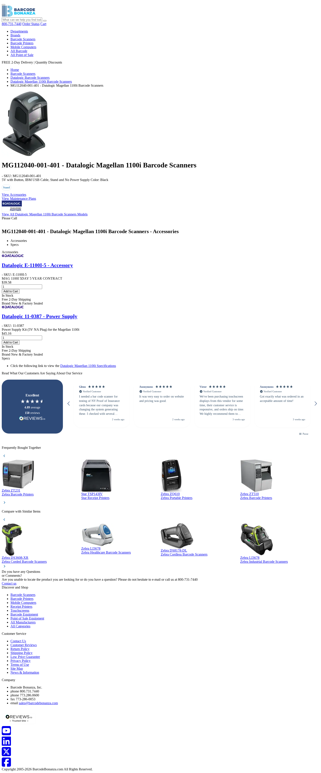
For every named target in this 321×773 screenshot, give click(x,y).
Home (14, 70)
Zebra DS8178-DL (174, 550)
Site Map (16, 668)
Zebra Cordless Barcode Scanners (184, 554)
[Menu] (3, 4)
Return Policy (19, 649)
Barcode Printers (21, 43)
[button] (69, 403)
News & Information (24, 672)
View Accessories (14, 194)
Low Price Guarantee (25, 657)
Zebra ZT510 (249, 494)
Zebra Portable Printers (176, 498)
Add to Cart (10, 291)
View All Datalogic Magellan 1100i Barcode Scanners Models (45, 214)
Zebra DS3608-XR (15, 558)
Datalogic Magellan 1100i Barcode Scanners (41, 81)
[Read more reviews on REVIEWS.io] (32, 418)
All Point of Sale (21, 55)
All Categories (20, 626)
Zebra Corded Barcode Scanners (24, 561)
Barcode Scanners (22, 39)
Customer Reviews (23, 645)
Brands (15, 35)
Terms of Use (19, 664)
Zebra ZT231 (11, 490)
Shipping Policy (21, 653)
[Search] (45, 20)
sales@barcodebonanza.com (38, 703)
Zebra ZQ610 (170, 494)
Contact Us (18, 641)
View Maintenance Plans (19, 198)
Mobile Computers (23, 47)
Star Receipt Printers (95, 498)
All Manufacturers (23, 622)
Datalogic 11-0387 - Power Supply (39, 316)
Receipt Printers (21, 606)
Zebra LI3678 (90, 548)
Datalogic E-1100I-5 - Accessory (37, 265)
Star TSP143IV (92, 494)
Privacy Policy (20, 661)
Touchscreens (19, 610)
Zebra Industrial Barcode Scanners (264, 561)
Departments (19, 31)
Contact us (9, 583)
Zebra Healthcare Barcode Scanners (106, 552)
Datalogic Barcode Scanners (30, 77)
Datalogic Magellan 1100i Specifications (88, 366)
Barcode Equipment (24, 614)
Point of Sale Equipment (27, 618)
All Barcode (18, 51)
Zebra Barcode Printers (18, 494)
